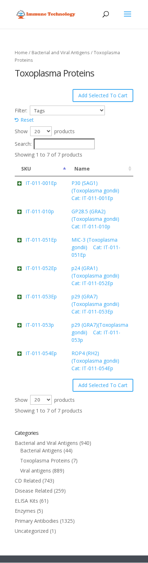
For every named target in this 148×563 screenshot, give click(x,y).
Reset (27, 119)
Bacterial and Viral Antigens (61, 52)
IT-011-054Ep (41, 353)
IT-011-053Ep (41, 296)
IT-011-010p (40, 211)
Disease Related (33, 490)
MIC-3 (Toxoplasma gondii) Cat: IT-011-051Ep (95, 247)
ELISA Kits (26, 500)
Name (82, 168)
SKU (26, 168)
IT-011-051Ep (41, 239)
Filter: (21, 110)
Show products (45, 131)
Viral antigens (35, 470)
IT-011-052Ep (41, 268)
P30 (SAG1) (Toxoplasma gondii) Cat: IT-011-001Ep (97, 190)
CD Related (28, 480)
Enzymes (25, 510)
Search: (23, 143)
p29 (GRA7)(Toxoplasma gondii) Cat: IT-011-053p (99, 332)
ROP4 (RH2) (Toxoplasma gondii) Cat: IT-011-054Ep (97, 361)
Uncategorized (31, 530)
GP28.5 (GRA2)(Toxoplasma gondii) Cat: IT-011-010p (97, 219)
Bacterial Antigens (41, 450)
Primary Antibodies (37, 520)
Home (21, 52)
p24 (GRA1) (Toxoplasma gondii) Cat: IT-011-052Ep (97, 276)
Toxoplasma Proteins (45, 460)
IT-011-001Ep (41, 183)
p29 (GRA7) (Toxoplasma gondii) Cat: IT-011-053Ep (97, 304)
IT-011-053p (40, 324)
